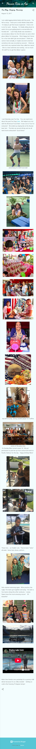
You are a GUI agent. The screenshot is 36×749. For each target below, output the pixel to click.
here (18, 121)
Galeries (22, 745)
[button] (33, 10)
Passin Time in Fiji (17, 4)
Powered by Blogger (19, 742)
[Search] (33, 4)
